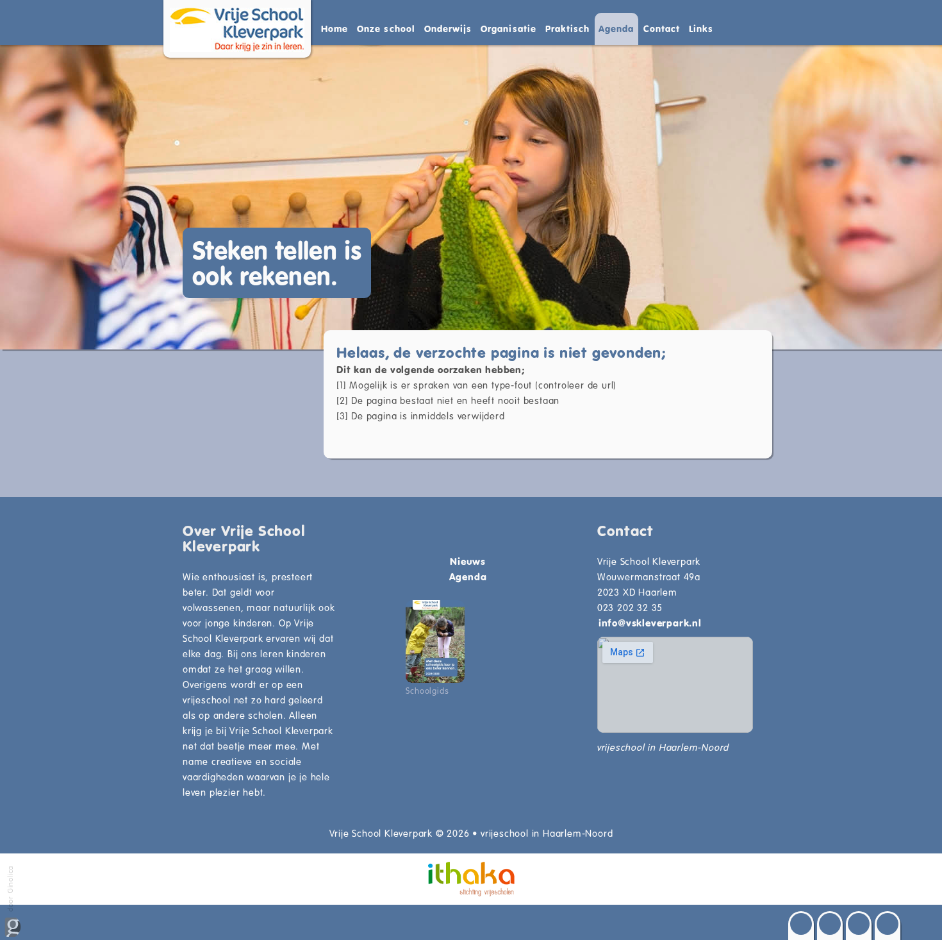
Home (334, 28)
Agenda (616, 28)
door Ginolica (10, 890)
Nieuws (468, 561)
